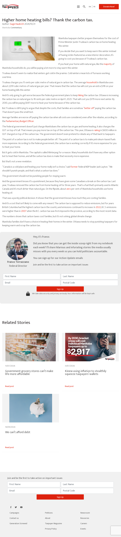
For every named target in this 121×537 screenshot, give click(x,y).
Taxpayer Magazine (53, 523)
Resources (84, 518)
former (74, 167)
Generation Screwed (18, 523)
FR (94, 6)
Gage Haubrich (17, 24)
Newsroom (85, 513)
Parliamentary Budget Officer (20, 121)
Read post (9, 386)
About (47, 518)
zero (68, 189)
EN (90, 6)
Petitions (49, 513)
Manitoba (6, 27)
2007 (23, 211)
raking (97, 130)
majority (108, 64)
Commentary (16, 27)
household (92, 83)
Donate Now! (109, 6)
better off (89, 108)
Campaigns (14, 513)
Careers (83, 523)
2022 (98, 207)
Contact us (14, 518)
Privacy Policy (51, 528)
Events (83, 528)
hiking (81, 95)
